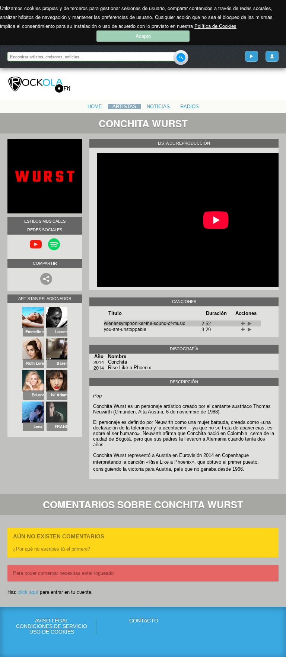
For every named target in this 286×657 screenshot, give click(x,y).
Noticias (158, 106)
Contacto (143, 621)
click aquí (28, 591)
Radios (189, 106)
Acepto (143, 35)
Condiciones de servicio (51, 626)
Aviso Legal (52, 621)
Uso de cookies (51, 632)
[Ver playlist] (251, 56)
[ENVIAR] (180, 57)
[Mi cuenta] (272, 56)
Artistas (124, 106)
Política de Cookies (215, 25)
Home (95, 106)
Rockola (39, 85)
